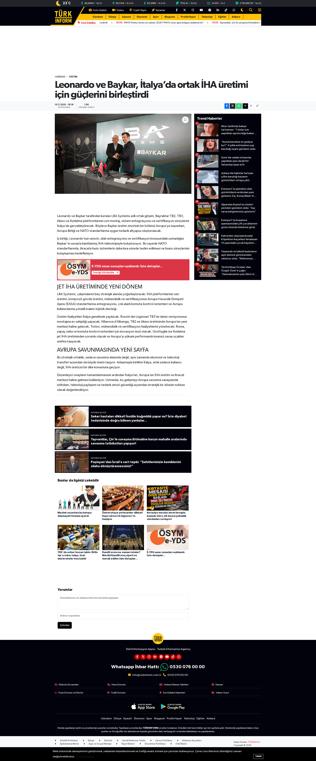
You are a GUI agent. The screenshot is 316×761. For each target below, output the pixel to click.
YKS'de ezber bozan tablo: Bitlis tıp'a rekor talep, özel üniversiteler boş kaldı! (78, 555)
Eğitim (222, 17)
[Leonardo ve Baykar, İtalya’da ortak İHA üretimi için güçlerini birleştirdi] (123, 154)
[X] (143, 657)
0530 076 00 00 (187, 667)
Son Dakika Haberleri (174, 692)
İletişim (108, 741)
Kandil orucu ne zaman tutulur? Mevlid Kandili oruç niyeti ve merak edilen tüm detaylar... (121, 555)
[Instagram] (149, 657)
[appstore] (143, 706)
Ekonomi (142, 17)
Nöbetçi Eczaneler (69, 684)
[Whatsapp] (179, 657)
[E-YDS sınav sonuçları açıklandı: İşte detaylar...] (168, 537)
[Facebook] (137, 657)
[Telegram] (161, 657)
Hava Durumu (119, 684)
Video (120, 10)
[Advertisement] (227, 332)
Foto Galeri (99, 10)
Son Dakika (88, 22)
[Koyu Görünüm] (242, 10)
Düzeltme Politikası (155, 744)
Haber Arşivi (222, 692)
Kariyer (219, 684)
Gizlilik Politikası (68, 741)
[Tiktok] (173, 657)
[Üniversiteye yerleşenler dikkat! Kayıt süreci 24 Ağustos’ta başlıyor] (123, 498)
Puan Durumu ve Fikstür (71, 692)
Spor (156, 17)
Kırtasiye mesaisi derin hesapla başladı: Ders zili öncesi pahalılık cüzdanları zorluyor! (166, 515)
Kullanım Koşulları (191, 741)
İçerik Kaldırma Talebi (133, 741)
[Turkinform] (63, 16)
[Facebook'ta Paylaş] (226, 106)
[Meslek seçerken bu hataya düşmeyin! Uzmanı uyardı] (78, 498)
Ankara (236, 17)
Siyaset (126, 17)
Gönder (65, 625)
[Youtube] (167, 657)
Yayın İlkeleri (128, 744)
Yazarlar (160, 10)
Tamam (258, 756)
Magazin (170, 17)
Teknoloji (206, 17)
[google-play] (172, 706)
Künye (90, 741)
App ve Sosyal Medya (99, 744)
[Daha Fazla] (245, 106)
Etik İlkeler (181, 744)
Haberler (60, 77)
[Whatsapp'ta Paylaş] (239, 106)
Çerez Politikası (163, 741)
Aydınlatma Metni (69, 744)
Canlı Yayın (139, 10)
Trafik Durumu (118, 692)
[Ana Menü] (258, 10)
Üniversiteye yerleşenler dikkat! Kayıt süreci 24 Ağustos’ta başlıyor (122, 515)
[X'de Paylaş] (232, 106)
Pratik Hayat (188, 17)
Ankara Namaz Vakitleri (176, 684)
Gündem (97, 17)
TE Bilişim (253, 742)
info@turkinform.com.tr (146, 675)
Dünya (112, 17)
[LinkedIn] (155, 657)
